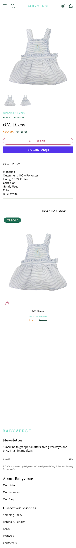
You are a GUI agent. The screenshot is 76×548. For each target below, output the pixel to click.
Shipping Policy (12, 515)
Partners (8, 536)
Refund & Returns (14, 522)
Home (6, 117)
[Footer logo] (17, 430)
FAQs (6, 529)
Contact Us (10, 543)
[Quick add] (7, 303)
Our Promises (11, 492)
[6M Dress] (38, 262)
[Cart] (71, 6)
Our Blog (8, 499)
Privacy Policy (55, 466)
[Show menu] (4, 6)
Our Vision (9, 485)
